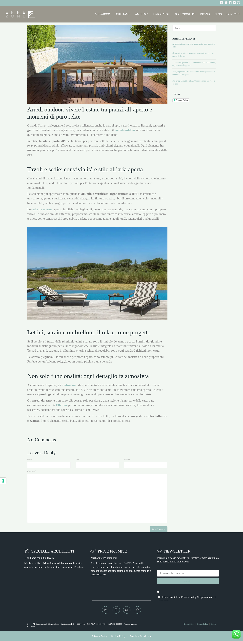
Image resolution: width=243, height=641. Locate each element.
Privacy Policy (182, 100)
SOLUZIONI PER (185, 14)
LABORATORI (162, 14)
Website (127, 459)
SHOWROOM (103, 14)
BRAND (205, 14)
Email (78, 459)
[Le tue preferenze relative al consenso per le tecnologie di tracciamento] (3, 481)
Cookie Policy (188, 624)
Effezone (61, 405)
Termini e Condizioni (140, 636)
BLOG (218, 14)
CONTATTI (233, 14)
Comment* (31, 471)
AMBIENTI (142, 14)
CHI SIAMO (123, 14)
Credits (213, 624)
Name (30, 459)
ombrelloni (69, 385)
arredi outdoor (125, 130)
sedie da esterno (42, 209)
